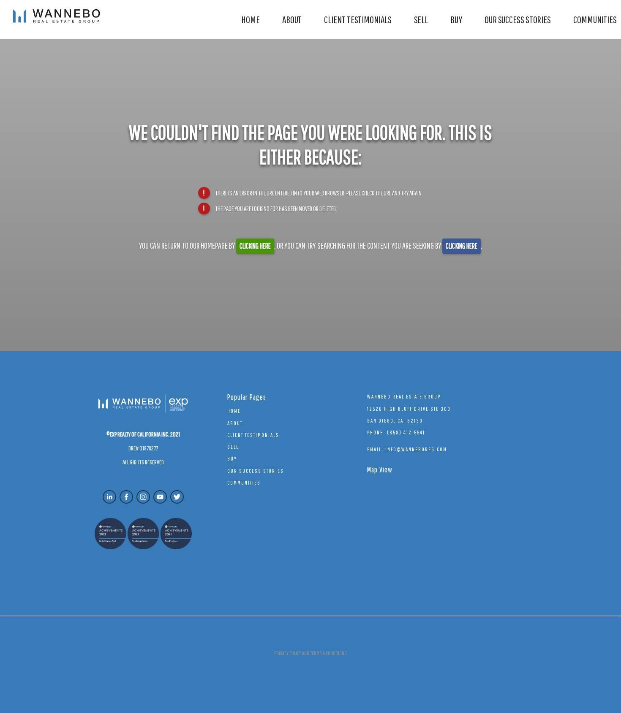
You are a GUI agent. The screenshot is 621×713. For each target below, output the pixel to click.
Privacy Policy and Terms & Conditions (310, 653)
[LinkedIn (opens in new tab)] (109, 497)
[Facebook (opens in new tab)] (126, 497)
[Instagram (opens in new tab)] (143, 497)
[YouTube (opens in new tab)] (160, 497)
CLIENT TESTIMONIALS (357, 19)
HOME (250, 19)
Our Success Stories (518, 19)
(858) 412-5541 (406, 432)
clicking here (255, 245)
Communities (595, 19)
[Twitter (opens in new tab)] (177, 497)
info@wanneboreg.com (416, 449)
